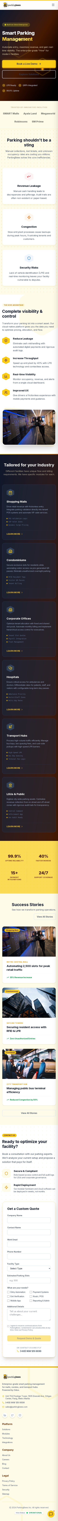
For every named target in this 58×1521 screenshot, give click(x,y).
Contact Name (14, 1227)
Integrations (7, 1442)
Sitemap (5, 1494)
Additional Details (15, 1306)
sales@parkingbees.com (16, 1407)
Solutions (6, 1429)
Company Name (14, 1215)
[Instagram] (20, 1415)
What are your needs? (17, 1288)
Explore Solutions (29, 74)
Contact (5, 1468)
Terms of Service (10, 1485)
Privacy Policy (8, 1481)
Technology (7, 1438)
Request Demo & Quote (29, 1338)
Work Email (12, 1239)
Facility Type (13, 1264)
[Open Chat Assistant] (51, 1514)
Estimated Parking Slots (18, 1275)
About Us (6, 1455)
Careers (5, 1459)
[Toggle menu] (53, 5)
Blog (4, 1464)
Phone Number (14, 1252)
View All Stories (45, 916)
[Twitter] (12, 1415)
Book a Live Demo (27, 63)
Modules (6, 1434)
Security (5, 1489)
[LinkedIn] (5, 1415)
